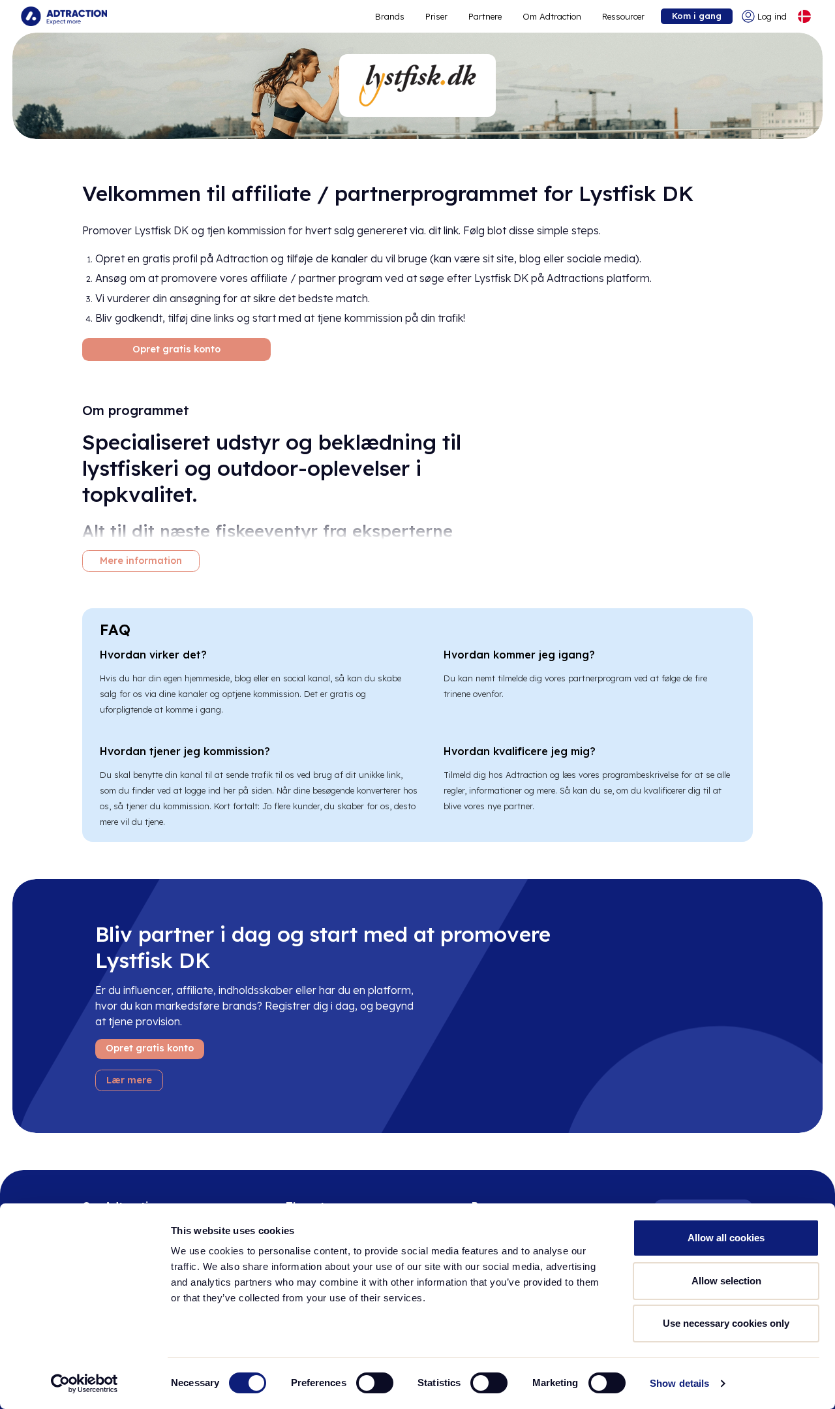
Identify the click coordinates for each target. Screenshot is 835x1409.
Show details (679, 1383)
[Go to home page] (64, 16)
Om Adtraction (552, 16)
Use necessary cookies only (726, 1323)
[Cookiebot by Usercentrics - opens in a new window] (84, 1383)
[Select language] (804, 16)
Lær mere (129, 1080)
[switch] (374, 1382)
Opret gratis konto (176, 349)
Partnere (485, 16)
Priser (436, 16)
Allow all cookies (726, 1237)
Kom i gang (696, 15)
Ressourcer (623, 16)
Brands (389, 16)
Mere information (141, 560)
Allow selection (726, 1280)
